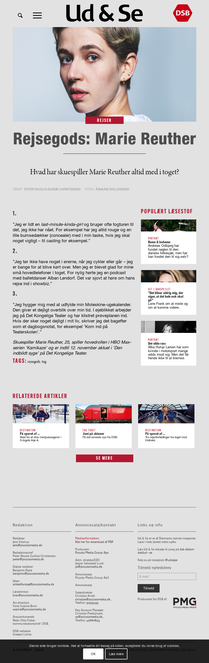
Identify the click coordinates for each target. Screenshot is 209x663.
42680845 (93, 620)
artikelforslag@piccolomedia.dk (33, 584)
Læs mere (116, 654)
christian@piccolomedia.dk (92, 599)
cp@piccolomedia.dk (88, 617)
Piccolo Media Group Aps (92, 552)
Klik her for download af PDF (94, 542)
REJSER (104, 120)
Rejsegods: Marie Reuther (104, 138)
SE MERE (104, 458)
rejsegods (34, 361)
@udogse (171, 560)
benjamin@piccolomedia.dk (31, 573)
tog (44, 361)
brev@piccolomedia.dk (28, 595)
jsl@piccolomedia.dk (88, 566)
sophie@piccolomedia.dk (29, 609)
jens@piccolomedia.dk (27, 545)
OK (93, 654)
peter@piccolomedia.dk (28, 559)
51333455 (92, 602)
